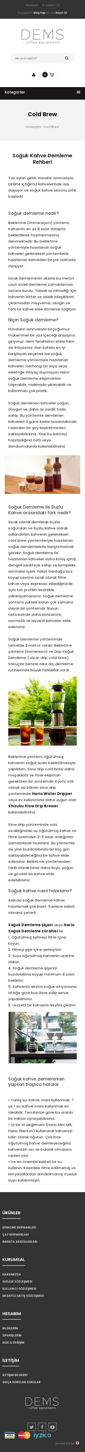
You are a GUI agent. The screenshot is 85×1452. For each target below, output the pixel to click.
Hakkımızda (11, 1274)
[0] (51, 74)
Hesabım (31, 5)
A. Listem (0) (51, 5)
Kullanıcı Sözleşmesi (19, 1289)
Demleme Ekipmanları (19, 1227)
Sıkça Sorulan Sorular (21, 1382)
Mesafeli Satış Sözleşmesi (23, 1296)
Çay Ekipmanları (15, 1235)
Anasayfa (33, 127)
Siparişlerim (11, 1335)
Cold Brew (51, 127)
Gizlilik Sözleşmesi (17, 1281)
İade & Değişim (13, 1342)
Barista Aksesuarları (20, 1242)
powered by (65, 1443)
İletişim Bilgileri (14, 1375)
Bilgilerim (10, 1328)
